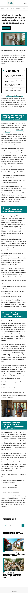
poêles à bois (19, 130)
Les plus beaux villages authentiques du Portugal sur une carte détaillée (14, 554)
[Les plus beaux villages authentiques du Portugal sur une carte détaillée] (14, 545)
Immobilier (6, 28)
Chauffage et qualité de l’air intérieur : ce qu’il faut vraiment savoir (14, 76)
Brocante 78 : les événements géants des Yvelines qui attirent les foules (12, 575)
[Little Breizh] (10, 3)
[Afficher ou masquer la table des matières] (22, 71)
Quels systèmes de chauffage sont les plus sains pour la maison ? (14, 80)
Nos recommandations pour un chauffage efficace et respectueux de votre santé (14, 89)
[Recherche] (22, 3)
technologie (8, 132)
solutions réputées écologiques (14, 96)
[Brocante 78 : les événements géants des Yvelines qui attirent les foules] (14, 564)
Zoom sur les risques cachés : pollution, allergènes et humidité (13, 85)
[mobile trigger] (2, 3)
